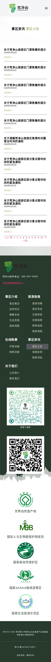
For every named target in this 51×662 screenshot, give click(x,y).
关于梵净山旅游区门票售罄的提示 (25, 49)
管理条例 (37, 352)
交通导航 (37, 314)
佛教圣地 (14, 314)
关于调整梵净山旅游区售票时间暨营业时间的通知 (25, 140)
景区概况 (14, 303)
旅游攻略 (37, 303)
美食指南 (37, 331)
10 (42, 237)
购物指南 (37, 325)
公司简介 (14, 373)
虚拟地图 (14, 325)
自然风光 (14, 309)
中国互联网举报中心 (13, 283)
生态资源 (14, 320)
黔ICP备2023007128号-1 (25, 647)
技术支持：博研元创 (25, 655)
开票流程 (14, 346)
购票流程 (14, 352)
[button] (46, 8)
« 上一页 (8, 237)
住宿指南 (37, 320)
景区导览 (37, 309)
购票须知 (37, 357)
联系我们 (14, 378)
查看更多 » (8, 57)
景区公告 (37, 346)
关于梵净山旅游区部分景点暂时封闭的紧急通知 (25, 160)
